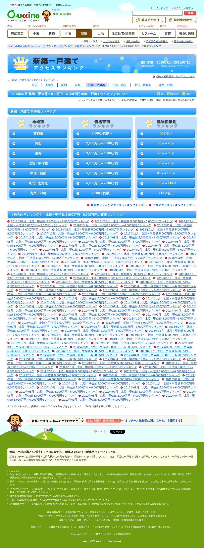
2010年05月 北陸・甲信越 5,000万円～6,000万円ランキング (121, 395)
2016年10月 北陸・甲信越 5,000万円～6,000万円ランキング (123, 257)
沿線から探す (133, 41)
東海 (77, 84)
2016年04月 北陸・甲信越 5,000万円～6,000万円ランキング (63, 270)
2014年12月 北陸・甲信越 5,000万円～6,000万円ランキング (101, 298)
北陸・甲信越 (96, 84)
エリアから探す (111, 41)
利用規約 (152, 527)
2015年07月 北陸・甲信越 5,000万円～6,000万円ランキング (79, 286)
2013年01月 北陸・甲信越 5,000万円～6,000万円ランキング (147, 338)
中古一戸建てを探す (89, 516)
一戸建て (45, 46)
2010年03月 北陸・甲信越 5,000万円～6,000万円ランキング (101, 399)
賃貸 (79, 520)
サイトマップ (160, 8)
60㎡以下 (166, 133)
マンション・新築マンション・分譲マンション (100, 512)
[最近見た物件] (147, 21)
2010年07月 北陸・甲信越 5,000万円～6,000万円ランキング (142, 391)
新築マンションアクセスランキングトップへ (119, 205)
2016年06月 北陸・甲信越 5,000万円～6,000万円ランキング (85, 266)
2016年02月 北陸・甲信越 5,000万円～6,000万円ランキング (50, 274)
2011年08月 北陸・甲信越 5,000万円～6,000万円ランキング (79, 371)
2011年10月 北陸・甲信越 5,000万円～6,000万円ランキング (98, 367)
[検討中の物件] (180, 21)
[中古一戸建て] (68, 36)
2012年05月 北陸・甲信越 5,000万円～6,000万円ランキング (79, 355)
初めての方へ (164, 527)
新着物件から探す (183, 41)
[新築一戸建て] (84, 36)
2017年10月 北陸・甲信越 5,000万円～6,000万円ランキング (58, 237)
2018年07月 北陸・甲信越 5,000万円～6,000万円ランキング (50, 221)
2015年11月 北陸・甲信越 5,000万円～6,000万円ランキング (112, 278)
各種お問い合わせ (68, 527)
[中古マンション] (36, 36)
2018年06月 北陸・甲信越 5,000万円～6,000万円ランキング (134, 221)
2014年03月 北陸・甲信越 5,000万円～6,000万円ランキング (101, 314)
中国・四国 (120, 84)
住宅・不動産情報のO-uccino (23, 46)
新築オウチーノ (39, 527)
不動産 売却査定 (157, 516)
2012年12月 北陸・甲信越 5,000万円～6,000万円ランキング (50, 342)
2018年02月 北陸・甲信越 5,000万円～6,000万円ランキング (94, 229)
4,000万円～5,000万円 (102, 163)
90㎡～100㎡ (166, 173)
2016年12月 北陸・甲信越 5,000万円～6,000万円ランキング (144, 253)
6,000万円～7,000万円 (102, 183)
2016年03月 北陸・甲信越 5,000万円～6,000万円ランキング (147, 270)
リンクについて (119, 527)
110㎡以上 (166, 193)
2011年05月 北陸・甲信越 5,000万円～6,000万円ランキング (57, 375)
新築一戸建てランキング (81, 46)
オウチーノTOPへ (183, 8)
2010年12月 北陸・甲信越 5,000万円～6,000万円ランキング (101, 383)
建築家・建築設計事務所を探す (128, 520)
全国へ (57, 9)
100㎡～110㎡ (166, 183)
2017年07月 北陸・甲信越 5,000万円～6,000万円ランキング (121, 241)
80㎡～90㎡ (166, 163)
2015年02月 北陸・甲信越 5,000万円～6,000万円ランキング (121, 294)
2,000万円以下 (102, 133)
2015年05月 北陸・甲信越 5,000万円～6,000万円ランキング (58, 290)
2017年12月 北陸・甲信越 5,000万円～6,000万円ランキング (79, 233)
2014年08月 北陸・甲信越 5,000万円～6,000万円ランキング (58, 306)
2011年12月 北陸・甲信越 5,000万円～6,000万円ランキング (120, 363)
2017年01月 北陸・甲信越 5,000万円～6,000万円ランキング (61, 253)
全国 (34, 84)
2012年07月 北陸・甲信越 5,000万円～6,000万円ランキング (94, 351)
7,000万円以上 (102, 193)
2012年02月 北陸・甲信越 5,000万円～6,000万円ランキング (142, 359)
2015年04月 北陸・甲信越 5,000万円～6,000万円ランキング (142, 290)
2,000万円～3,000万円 (102, 143)
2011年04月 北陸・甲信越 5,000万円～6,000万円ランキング (141, 375)
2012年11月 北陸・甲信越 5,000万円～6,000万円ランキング (133, 342)
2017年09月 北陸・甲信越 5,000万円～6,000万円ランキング (142, 237)
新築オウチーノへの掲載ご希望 (94, 527)
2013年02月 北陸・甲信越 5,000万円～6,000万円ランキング (63, 338)
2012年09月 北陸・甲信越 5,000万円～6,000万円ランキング (112, 347)
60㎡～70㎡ (166, 143)
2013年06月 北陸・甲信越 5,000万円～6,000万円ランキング (104, 330)
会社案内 (53, 527)
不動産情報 (70, 512)
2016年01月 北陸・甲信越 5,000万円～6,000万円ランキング (134, 274)
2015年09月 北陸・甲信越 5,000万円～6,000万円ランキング (94, 282)
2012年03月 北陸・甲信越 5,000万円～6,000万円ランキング (58, 359)
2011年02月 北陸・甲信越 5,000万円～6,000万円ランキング (120, 379)
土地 (153, 512)
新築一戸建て (59, 46)
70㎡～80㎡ (166, 153)
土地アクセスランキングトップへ (174, 205)
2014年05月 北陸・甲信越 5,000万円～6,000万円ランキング (121, 310)
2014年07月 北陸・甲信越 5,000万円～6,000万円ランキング (142, 306)
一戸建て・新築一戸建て (137, 512)
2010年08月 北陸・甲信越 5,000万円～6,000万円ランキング (58, 391)
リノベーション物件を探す (114, 516)
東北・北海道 (142, 84)
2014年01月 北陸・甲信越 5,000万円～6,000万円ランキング (82, 318)
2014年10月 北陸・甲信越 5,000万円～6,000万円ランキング (79, 302)
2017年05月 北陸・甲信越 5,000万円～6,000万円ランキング (101, 245)
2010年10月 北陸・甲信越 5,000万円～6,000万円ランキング (79, 387)
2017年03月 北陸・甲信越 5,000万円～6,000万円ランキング (82, 249)
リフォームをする (138, 516)
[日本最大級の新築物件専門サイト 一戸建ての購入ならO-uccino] (24, 21)
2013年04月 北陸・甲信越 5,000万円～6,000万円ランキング (85, 334)
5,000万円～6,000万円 (102, 173)
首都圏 (49, 84)
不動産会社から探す (157, 41)
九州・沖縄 (166, 84)
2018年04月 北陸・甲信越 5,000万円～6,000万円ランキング (112, 225)
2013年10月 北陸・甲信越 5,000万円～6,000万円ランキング (144, 322)
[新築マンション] (52, 36)
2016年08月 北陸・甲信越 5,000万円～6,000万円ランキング (104, 262)
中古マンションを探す (67, 516)
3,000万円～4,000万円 (102, 153)
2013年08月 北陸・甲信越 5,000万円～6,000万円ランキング (124, 326)
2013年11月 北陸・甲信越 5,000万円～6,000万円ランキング (60, 322)
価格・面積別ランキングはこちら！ (175, 76)
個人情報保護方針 (137, 527)
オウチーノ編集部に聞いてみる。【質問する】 (154, 420)
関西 (64, 84)
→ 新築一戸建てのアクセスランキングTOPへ (32, 79)
